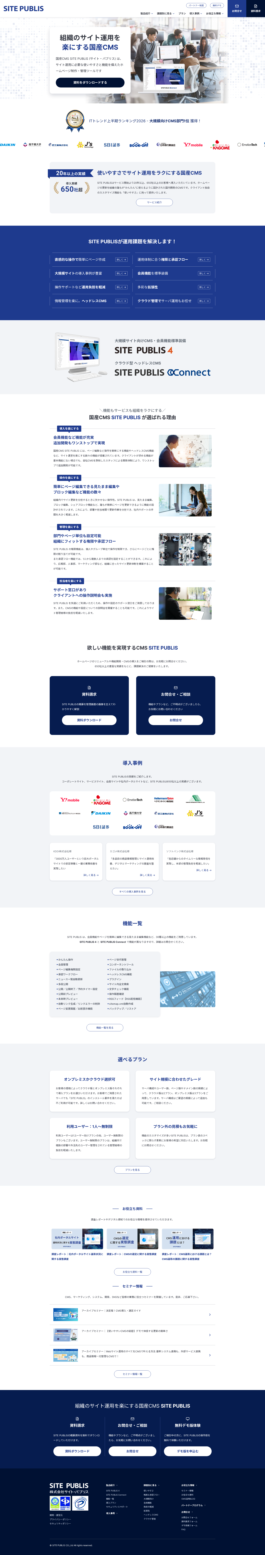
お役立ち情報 (213, 13)
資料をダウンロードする (90, 82)
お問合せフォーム (189, 1517)
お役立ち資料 (187, 1495)
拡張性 (147, 1510)
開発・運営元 (56, 1515)
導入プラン (111, 1503)
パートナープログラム (192, 1505)
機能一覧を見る (104, 1027)
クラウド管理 (150, 1519)
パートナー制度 (196, 5)
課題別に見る (164, 13)
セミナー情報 (187, 1490)
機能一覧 (110, 1499)
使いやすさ (149, 1490)
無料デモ (217, 5)
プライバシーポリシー (60, 1519)
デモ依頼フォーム (189, 1525)
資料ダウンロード (89, 720)
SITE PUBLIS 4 (112, 1490)
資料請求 (256, 11)
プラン (182, 13)
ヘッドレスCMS (151, 1514)
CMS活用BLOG (188, 1499)
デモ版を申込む (187, 1451)
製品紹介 (145, 13)
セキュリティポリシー (60, 1523)
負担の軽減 (149, 1507)
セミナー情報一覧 (132, 1374)
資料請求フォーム (189, 1521)
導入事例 (194, 13)
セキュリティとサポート (117, 1507)
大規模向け (149, 1499)
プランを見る (132, 1169)
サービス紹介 (154, 202)
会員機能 (148, 1503)
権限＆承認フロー (152, 1495)
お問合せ (237, 11)
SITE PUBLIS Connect (116, 1495)
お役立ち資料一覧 (132, 1271)
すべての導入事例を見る (132, 891)
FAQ (183, 1529)
